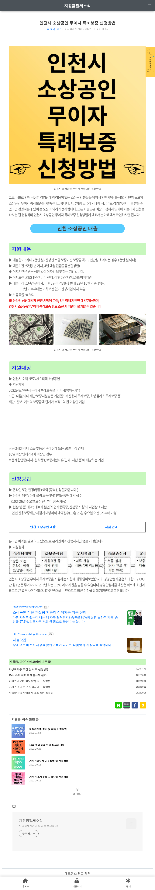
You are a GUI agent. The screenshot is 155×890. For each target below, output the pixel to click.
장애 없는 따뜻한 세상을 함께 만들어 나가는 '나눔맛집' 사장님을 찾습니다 (62, 645)
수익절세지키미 (73, 29)
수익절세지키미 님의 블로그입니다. (39, 825)
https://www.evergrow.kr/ (27, 606)
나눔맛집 (19, 640)
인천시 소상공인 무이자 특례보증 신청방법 (77, 23)
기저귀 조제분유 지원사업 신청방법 (30, 686)
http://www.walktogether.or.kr (30, 634)
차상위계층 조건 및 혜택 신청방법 (29, 669)
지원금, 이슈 (54, 29)
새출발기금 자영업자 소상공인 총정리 (31, 692)
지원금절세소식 (77, 6)
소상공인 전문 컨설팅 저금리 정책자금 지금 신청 (49, 612)
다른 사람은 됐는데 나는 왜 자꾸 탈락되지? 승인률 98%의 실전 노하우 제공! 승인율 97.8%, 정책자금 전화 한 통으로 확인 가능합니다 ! (65, 619)
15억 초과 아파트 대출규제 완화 (27, 675)
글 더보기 (77, 793)
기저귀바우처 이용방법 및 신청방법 (30, 681)
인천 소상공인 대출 (77, 228)
